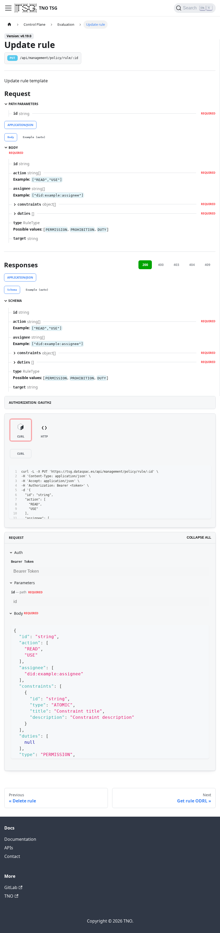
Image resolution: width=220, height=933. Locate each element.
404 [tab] (192, 264)
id (13, 592)
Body (26, 613)
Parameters (24, 582)
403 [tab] (176, 264)
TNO (8, 896)
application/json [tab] (20, 125)
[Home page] (9, 24)
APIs (8, 848)
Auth (18, 552)
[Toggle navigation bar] (8, 8)
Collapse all (199, 537)
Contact (12, 856)
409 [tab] (207, 264)
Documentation (20, 839)
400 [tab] (161, 264)
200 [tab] (145, 264)
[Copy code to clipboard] (204, 471)
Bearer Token (22, 562)
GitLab (10, 887)
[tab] (10, 137)
